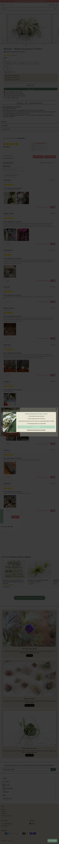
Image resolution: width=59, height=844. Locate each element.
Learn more (36, 427)
